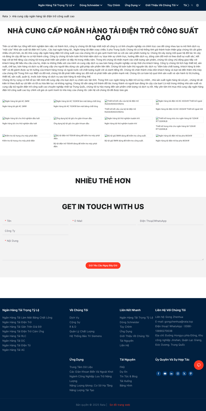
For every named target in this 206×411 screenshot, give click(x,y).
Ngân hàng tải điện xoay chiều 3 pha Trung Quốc (100, 49)
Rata (5, 16)
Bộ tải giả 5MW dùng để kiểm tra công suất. (124, 140)
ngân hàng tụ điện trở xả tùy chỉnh (132, 80)
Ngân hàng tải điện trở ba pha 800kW (172, 140)
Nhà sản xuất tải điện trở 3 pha (30, 49)
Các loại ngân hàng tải (60, 49)
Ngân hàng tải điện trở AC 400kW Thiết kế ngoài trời (179, 109)
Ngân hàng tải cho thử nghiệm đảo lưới (19, 123)
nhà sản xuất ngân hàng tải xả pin (170, 80)
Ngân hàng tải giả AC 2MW (14, 106)
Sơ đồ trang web (119, 404)
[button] (188, 5)
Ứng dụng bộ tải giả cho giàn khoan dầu (71, 123)
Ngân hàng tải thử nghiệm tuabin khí (121, 123)
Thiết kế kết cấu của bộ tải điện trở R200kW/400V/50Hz (120, 110)
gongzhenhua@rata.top (178, 321)
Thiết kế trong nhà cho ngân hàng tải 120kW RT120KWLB (176, 127)
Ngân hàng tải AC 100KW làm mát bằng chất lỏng (76, 106)
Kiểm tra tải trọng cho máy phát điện (18, 140)
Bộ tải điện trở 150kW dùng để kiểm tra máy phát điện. (75, 145)
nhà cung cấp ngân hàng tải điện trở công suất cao (43, 16)
